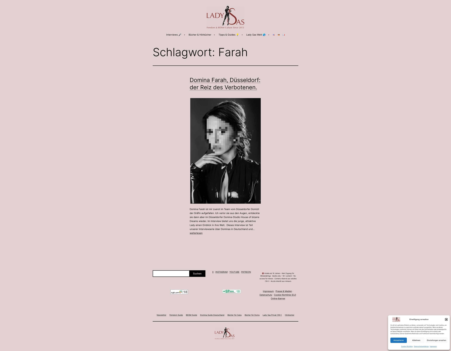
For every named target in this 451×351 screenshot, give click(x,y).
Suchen (197, 273)
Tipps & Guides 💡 (229, 34)
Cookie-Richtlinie (407, 346)
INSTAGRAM (221, 272)
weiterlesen (196, 233)
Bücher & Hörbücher (200, 34)
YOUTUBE (234, 272)
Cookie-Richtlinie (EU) (285, 295)
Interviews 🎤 (173, 34)
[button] (446, 319)
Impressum (433, 346)
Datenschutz (266, 295)
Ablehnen (416, 340)
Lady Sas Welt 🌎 (256, 34)
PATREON (246, 272)
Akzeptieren (398, 340)
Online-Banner (278, 298)
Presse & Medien (284, 291)
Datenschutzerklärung (421, 346)
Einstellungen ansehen (436, 340)
